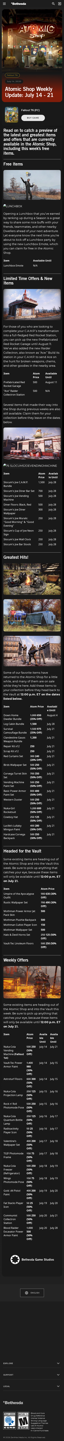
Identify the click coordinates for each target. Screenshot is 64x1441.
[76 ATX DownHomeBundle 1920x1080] (32, 615)
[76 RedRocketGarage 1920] (32, 304)
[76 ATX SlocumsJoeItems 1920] (32, 443)
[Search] (53, 4)
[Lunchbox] (12, 206)
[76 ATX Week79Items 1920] (32, 579)
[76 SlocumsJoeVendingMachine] (30, 466)
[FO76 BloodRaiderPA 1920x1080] (32, 982)
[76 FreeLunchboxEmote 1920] (32, 185)
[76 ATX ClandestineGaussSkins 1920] (32, 651)
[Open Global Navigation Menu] (4, 4)
